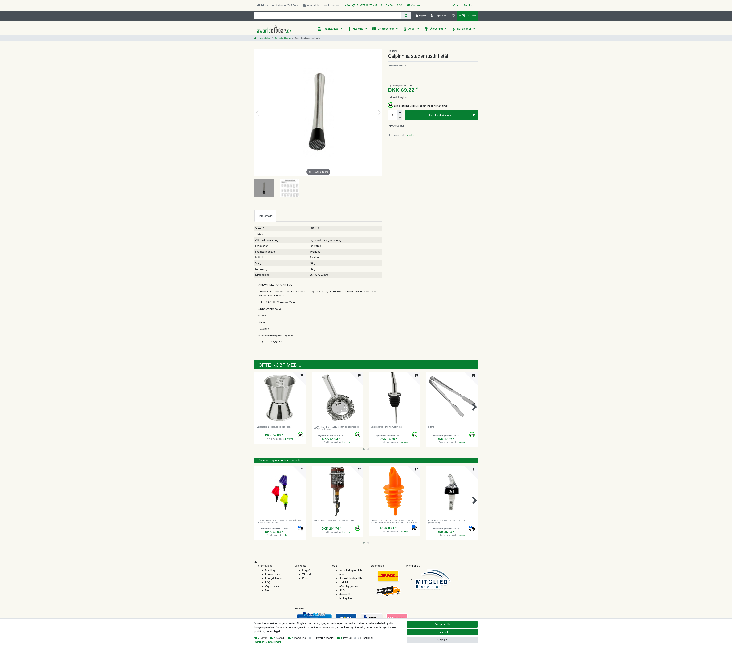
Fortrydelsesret (274, 578)
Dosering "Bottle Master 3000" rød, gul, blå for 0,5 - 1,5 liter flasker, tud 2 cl (280, 521)
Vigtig (264, 637)
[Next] (379, 112)
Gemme (442, 639)
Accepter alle (442, 624)
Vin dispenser (386, 28)
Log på (306, 570)
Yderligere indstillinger (267, 641)
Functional (366, 637)
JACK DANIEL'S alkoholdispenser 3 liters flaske (336, 520)
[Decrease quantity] (399, 117)
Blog (267, 590)
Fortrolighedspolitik (350, 578)
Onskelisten (398, 125)
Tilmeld (306, 574)
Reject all (442, 631)
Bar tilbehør (464, 28)
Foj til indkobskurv (440, 114)
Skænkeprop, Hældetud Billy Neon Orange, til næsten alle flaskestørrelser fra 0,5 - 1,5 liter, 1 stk (394, 521)
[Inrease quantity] (399, 112)
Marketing (300, 637)
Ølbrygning (437, 28)
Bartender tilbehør (282, 38)
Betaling (270, 570)
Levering (409, 135)
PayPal (347, 637)
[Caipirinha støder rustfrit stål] (264, 188)
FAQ (267, 582)
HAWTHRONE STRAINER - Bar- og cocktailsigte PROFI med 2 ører (336, 428)
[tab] (265, 215)
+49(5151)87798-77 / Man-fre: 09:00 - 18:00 (375, 5)
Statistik (280, 637)
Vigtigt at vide (273, 586)
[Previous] (257, 112)
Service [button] (468, 5)
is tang (431, 427)
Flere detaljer (265, 215)
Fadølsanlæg (331, 28)
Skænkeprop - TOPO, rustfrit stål (386, 427)
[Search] (406, 15)
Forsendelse (272, 574)
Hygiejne (358, 28)
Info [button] (454, 5)
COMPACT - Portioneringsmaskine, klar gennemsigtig (446, 521)
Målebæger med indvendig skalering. (274, 427)
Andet (412, 28)
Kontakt (415, 5)
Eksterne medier (324, 637)
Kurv (305, 578)
